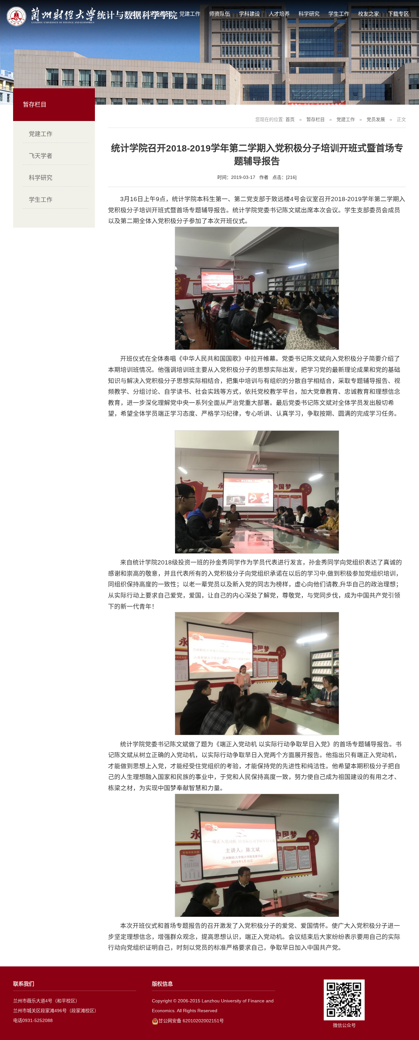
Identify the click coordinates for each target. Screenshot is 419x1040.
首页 (290, 119)
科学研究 (309, 14)
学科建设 (249, 14)
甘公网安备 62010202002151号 (191, 1020)
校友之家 (368, 14)
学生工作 (338, 14)
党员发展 (376, 119)
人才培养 (279, 14)
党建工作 (189, 14)
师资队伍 (219, 14)
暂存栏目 (315, 119)
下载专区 (398, 14)
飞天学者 (40, 156)
